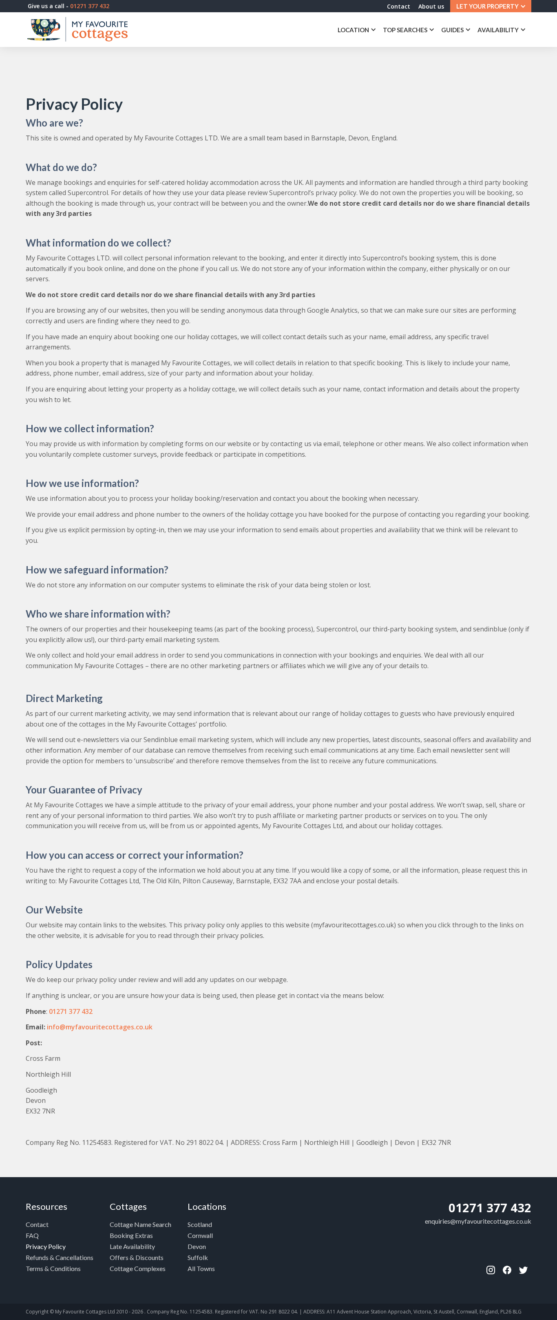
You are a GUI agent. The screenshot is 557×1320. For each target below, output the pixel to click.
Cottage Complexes (138, 1268)
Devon (197, 1246)
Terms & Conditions (53, 1268)
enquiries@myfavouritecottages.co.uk (478, 1221)
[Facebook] (490, 1270)
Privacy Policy (46, 1246)
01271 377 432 (71, 1011)
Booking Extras (131, 1235)
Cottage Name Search (140, 1224)
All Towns (201, 1268)
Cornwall (200, 1235)
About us (431, 6)
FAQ (32, 1235)
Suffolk (198, 1257)
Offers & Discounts (137, 1257)
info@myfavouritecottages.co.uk (100, 1026)
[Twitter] (523, 1270)
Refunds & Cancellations (59, 1257)
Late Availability (132, 1246)
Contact (398, 6)
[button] (490, 6)
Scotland (200, 1224)
